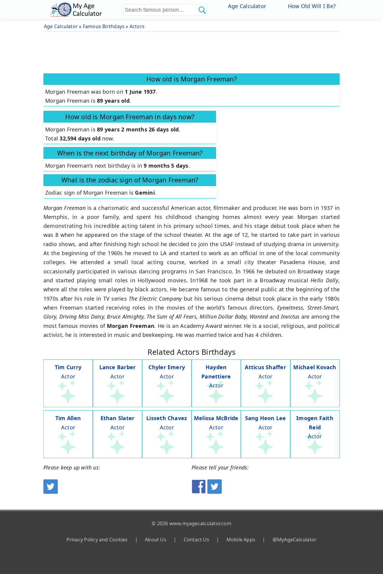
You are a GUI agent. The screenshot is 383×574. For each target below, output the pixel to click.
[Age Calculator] (85, 9)
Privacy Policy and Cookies (97, 539)
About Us (155, 539)
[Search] (202, 9)
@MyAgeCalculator (295, 539)
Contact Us (196, 539)
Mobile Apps (241, 539)
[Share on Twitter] (214, 491)
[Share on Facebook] (199, 491)
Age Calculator (247, 6)
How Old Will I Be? (312, 6)
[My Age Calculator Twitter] (50, 491)
